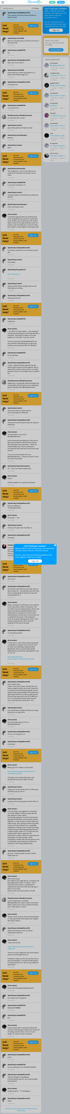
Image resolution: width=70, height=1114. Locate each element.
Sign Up (61, 2)
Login (52, 2)
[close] (55, 545)
